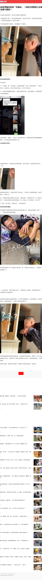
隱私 (10, 575)
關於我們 (2, 575)
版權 (12, 575)
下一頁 (21, 373)
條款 (8, 575)
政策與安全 (6, 575)
